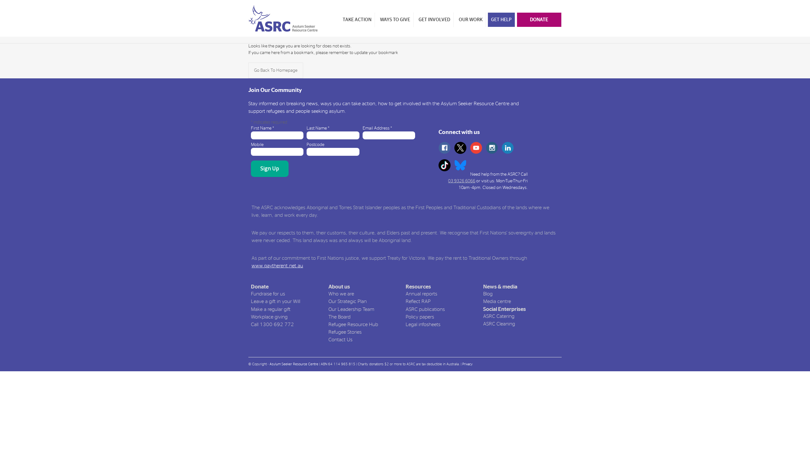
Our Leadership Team (351, 309)
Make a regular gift (270, 309)
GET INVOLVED (434, 19)
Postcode (315, 145)
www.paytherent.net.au (277, 265)
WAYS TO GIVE (395, 19)
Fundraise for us (268, 293)
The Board (339, 316)
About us (339, 286)
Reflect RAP (418, 301)
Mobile (257, 145)
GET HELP (501, 19)
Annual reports (421, 293)
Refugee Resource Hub (353, 324)
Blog (488, 293)
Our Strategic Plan (347, 301)
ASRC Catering (498, 316)
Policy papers (420, 316)
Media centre (497, 301)
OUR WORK (471, 19)
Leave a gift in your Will (275, 301)
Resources (418, 286)
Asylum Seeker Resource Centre (294, 364)
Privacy (467, 364)
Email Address (377, 128)
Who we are (341, 293)
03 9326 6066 (461, 181)
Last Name (318, 128)
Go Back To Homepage (275, 70)
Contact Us (340, 339)
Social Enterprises (504, 309)
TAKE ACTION (357, 19)
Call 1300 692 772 (272, 324)
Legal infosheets (423, 324)
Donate (260, 286)
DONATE (539, 19)
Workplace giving (269, 316)
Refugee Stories (345, 332)
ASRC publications (425, 309)
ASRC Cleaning (499, 323)
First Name (262, 128)
